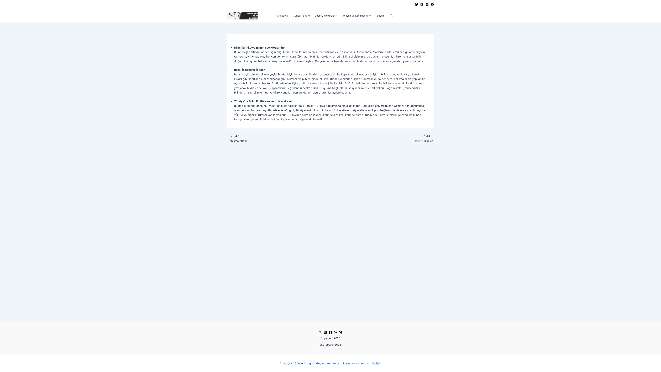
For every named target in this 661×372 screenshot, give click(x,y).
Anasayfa (282, 15)
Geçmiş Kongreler (324, 15)
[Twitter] (416, 4)
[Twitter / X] (320, 332)
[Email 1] (335, 332)
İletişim (380, 15)
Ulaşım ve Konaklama (355, 15)
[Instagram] (421, 4)
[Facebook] (427, 4)
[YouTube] (432, 4)
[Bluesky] (340, 332)
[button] (336, 16)
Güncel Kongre (301, 15)
